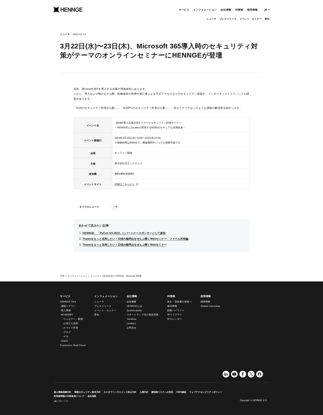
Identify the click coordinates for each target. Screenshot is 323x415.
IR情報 (239, 9)
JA (265, 9)
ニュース (211, 18)
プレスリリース (228, 18)
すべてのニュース (89, 206)
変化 (267, 18)
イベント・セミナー (251, 18)
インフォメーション (205, 9)
